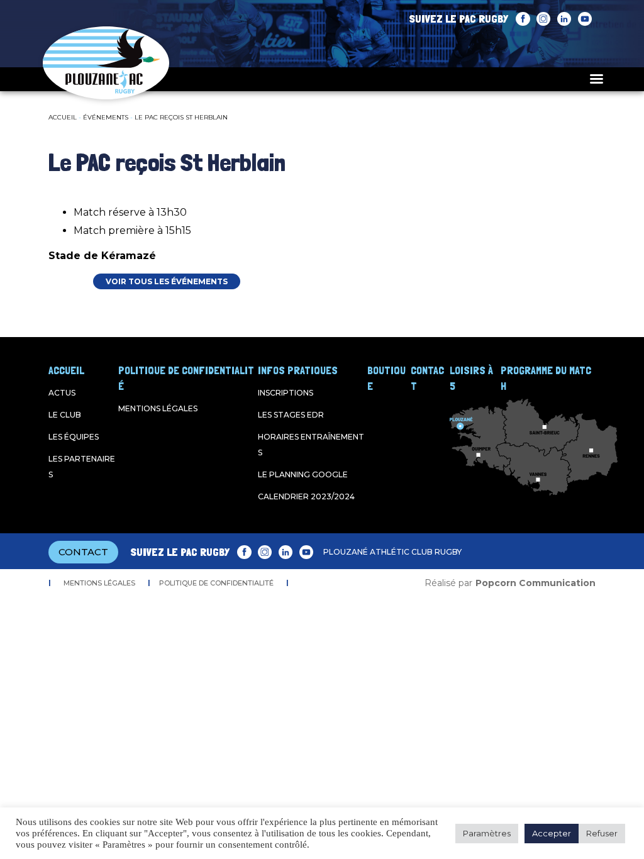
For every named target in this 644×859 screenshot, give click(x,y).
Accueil (62, 117)
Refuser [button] (602, 833)
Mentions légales (157, 408)
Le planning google (303, 474)
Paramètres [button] (487, 833)
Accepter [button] (551, 833)
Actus (61, 392)
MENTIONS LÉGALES (99, 583)
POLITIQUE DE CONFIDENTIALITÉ (216, 583)
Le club (64, 414)
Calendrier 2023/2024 (306, 496)
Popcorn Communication (535, 583)
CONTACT (83, 552)
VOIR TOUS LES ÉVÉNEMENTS (167, 281)
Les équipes (73, 436)
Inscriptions (285, 392)
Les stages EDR (291, 414)
